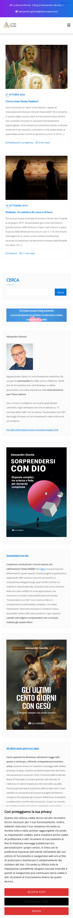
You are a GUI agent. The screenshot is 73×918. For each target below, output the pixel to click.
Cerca (12, 280)
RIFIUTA (36, 911)
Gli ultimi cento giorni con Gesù (22, 748)
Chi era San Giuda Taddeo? (22, 101)
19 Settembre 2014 (16, 205)
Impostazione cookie (36, 901)
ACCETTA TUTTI (37, 892)
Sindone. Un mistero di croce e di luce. (29, 212)
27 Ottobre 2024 (15, 94)
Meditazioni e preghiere (20, 142)
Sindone (12, 253)
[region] (36, 862)
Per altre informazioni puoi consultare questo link (32, 429)
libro (42, 568)
